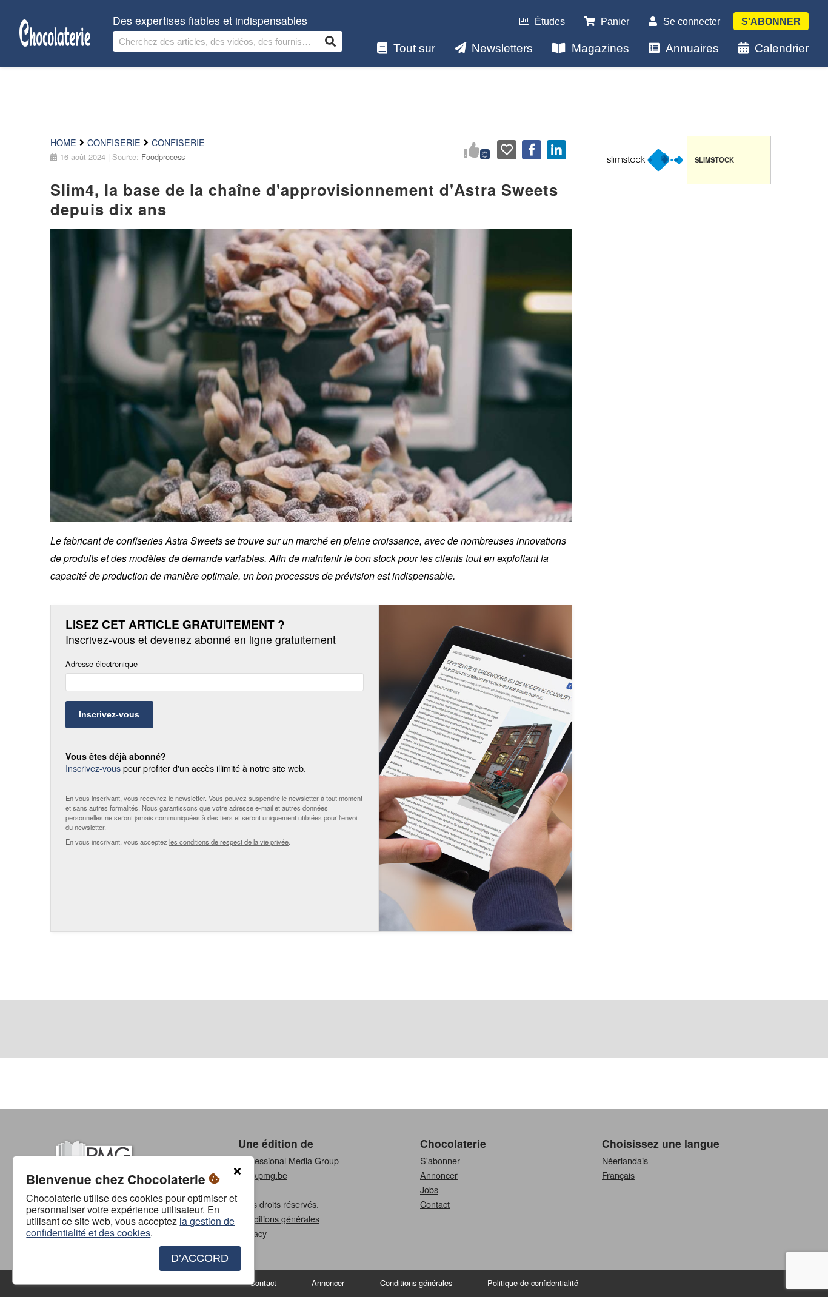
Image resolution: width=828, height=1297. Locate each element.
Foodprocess (163, 157)
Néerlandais (625, 1160)
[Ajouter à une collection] (506, 149)
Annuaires (692, 48)
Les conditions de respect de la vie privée (229, 841)
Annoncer (439, 1174)
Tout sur (414, 48)
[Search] (330, 41)
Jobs (429, 1189)
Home (63, 142)
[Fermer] (237, 1171)
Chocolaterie (453, 1143)
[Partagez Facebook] (531, 149)
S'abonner (771, 21)
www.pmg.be (262, 1174)
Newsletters (502, 48)
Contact (435, 1204)
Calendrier (782, 48)
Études (550, 21)
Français (618, 1174)
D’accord (200, 1258)
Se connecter (691, 21)
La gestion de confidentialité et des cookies (130, 1226)
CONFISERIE (114, 142)
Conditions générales (278, 1218)
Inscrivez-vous (109, 714)
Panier (615, 21)
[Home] (54, 33)
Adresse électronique (101, 664)
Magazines (600, 48)
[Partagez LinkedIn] (556, 149)
